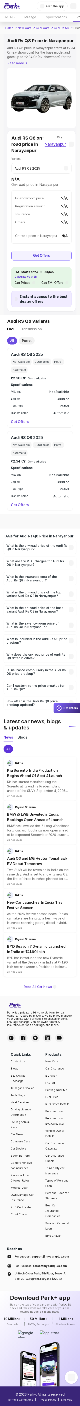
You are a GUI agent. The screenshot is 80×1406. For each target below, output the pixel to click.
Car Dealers (18, 1148)
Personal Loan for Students (57, 1195)
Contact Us (18, 1061)
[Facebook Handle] (23, 1038)
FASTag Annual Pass (20, 1124)
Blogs (14, 1068)
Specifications (56, 17)
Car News (17, 1134)
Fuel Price (51, 1097)
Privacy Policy (47, 1399)
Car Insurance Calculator (54, 1146)
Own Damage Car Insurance (22, 1197)
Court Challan (19, 1214)
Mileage (30, 17)
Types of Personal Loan (57, 1183)
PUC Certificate (21, 1207)
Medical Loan (19, 1187)
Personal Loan (54, 1111)
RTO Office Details (57, 1104)
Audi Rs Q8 (61, 28)
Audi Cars (43, 28)
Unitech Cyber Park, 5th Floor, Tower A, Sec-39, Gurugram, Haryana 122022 (40, 1276)
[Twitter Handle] (35, 1038)
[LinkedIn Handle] (47, 1038)
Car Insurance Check (54, 1158)
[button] (40, 779)
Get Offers (41, 255)
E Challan (51, 1075)
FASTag (50, 1082)
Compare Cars (20, 1141)
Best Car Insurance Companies (52, 1211)
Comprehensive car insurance (21, 1165)
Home (9, 28)
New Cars (25, 28)
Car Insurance (54, 1068)
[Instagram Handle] (11, 1038)
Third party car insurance (54, 1170)
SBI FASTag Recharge (18, 1078)
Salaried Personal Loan (57, 1226)
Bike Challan (53, 1235)
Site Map (66, 1399)
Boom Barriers (20, 1155)
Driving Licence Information (21, 1112)
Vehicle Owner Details (54, 1133)
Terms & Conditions (20, 1399)
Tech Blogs (18, 1095)
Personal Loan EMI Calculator (54, 1121)
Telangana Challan (22, 1088)
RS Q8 (10, 17)
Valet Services (20, 1102)
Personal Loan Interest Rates (20, 1178)
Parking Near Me (56, 1090)
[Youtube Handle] (59, 1038)
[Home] (12, 6)
